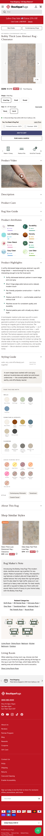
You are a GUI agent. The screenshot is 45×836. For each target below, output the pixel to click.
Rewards (4, 741)
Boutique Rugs (10, 829)
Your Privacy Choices (7, 835)
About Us (4, 725)
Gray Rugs (7, 606)
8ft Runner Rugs (19, 603)
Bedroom (24, 643)
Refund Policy (24, 833)
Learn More (37, 122)
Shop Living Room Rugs (10, 668)
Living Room (5, 643)
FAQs (3, 764)
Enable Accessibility (8, 780)
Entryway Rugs (33, 603)
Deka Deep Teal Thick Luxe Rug (29, 548)
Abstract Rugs (33, 606)
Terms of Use (15, 833)
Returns (4, 772)
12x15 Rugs (7, 603)
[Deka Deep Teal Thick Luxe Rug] (31, 533)
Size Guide (38, 107)
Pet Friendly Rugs (16, 610)
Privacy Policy (5, 833)
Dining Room (16, 643)
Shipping (4, 768)
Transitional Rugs (19, 606)
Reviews (4, 729)
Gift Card (4, 750)
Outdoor (13, 646)
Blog (3, 737)
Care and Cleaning (8, 776)
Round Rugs (29, 610)
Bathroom (5, 646)
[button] (40, 6)
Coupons (4, 745)
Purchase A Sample (21, 138)
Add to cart (21, 133)
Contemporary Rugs (32, 28)
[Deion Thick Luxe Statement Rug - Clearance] (10, 533)
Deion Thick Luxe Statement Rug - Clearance (7, 549)
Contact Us (5, 759)
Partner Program (7, 733)
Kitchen (32, 643)
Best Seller (11, 28)
